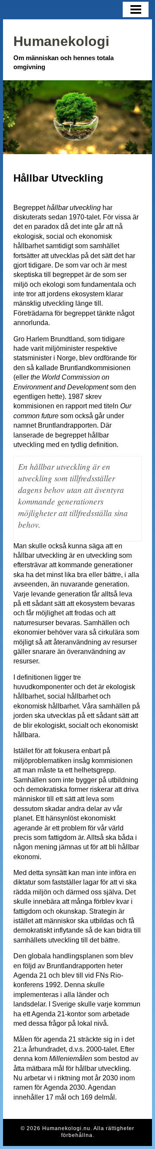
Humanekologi (61, 41)
